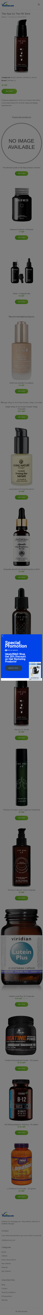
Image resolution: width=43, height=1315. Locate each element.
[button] (13, 668)
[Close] (2, 635)
